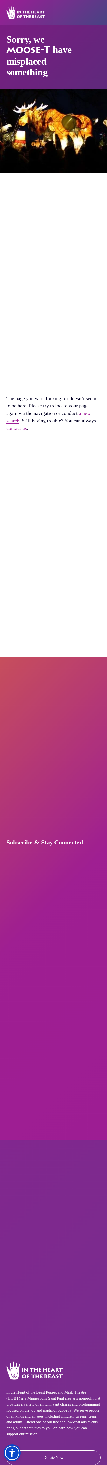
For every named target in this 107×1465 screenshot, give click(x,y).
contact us (16, 428)
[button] (12, 1453)
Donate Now (53, 1457)
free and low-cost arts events (75, 1422)
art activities (31, 1428)
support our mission (21, 1434)
